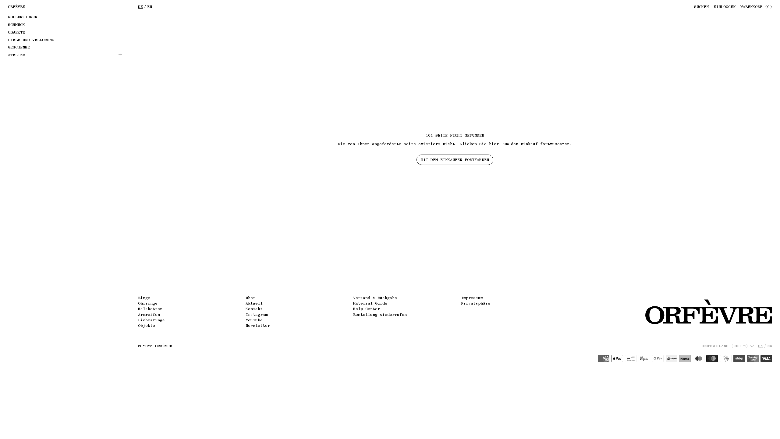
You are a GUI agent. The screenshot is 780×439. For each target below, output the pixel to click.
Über (250, 297)
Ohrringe (148, 303)
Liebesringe (151, 320)
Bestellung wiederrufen (380, 314)
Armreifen (149, 314)
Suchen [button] (701, 6)
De (140, 6)
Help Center (366, 308)
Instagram (257, 314)
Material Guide (370, 303)
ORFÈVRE (163, 346)
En (149, 6)
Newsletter (258, 325)
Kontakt (254, 308)
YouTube (254, 320)
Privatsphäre (475, 303)
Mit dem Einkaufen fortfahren (455, 159)
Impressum (472, 297)
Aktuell (254, 303)
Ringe (144, 297)
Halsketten (150, 308)
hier (494, 143)
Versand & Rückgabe (375, 297)
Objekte (146, 325)
